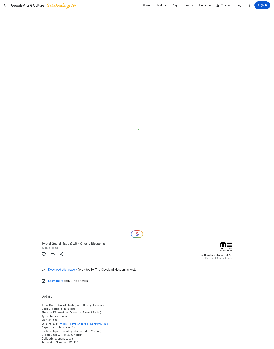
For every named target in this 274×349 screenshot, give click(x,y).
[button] (5, 5)
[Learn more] (43, 280)
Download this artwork (62, 269)
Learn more (55, 280)
